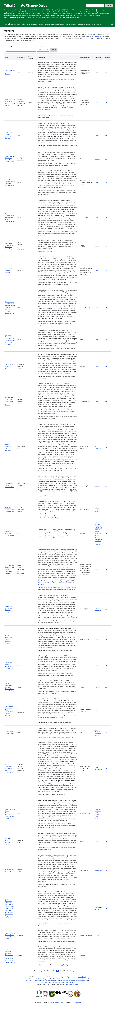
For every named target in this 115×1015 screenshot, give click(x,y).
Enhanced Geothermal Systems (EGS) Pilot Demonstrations (9, 768)
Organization (21, 57)
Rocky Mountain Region (97, 731)
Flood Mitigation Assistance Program (10, 72)
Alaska (96, 818)
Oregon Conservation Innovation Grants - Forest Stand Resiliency (10, 687)
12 (58, 971)
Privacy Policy (59, 1002)
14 (64, 971)
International (98, 769)
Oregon (97, 608)
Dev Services (77, 1002)
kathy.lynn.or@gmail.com (97, 36)
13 (61, 971)
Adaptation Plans (15, 24)
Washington (98, 610)
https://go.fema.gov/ (44, 109)
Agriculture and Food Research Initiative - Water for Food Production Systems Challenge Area (10, 307)
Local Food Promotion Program (8, 270)
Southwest (98, 811)
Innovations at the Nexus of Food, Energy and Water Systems (9, 401)
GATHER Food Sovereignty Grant (9, 366)
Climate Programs (44, 24)
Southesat (98, 814)
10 (51, 971)
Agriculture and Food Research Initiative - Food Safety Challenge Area (9, 217)
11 (54, 971)
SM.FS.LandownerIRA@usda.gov (56, 645)
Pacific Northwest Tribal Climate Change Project (46, 10)
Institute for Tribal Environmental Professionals (71, 980)
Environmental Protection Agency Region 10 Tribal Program (57, 982)
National (97, 72)
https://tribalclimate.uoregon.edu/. (14, 17)
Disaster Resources (84, 24)
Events (98, 24)
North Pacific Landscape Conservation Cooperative (68, 979)
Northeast (98, 813)
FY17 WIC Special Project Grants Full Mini (9, 509)
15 (68, 971)
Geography (40, 46)
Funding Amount (85, 57)
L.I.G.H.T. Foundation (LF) (89, 10)
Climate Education (71, 24)
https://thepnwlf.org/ (52, 15)
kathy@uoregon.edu (72, 984)
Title (6, 57)
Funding (6, 24)
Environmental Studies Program (38, 979)
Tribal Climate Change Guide (25, 5)
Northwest (98, 809)
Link (106, 72)
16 (71, 971)
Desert (97, 956)
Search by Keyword (11, 46)
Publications (55, 24)
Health (62, 24)
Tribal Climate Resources (29, 24)
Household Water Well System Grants (9, 533)
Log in (111, 24)
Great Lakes (98, 936)
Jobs (93, 24)
